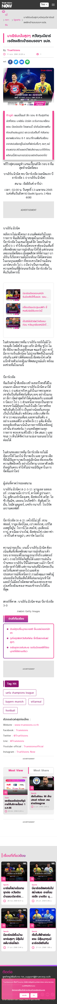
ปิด (34, 995)
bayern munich (15, 702)
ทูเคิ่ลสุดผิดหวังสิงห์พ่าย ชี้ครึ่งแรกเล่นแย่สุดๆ (29, 640)
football (10, 710)
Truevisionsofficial (33, 746)
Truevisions (22, 730)
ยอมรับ (24, 995)
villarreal (36, 702)
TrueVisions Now (26, 752)
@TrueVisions (21, 736)
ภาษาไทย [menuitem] (41, 11)
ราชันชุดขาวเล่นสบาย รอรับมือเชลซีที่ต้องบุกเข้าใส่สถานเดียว (29, 649)
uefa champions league (20, 693)
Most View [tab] (16, 770)
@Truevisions (17, 741)
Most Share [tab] (41, 770)
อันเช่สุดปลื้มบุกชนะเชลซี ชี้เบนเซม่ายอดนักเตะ (30, 631)
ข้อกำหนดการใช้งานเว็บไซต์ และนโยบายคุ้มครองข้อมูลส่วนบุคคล (28, 990)
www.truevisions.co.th (27, 725)
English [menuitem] (42, 16)
